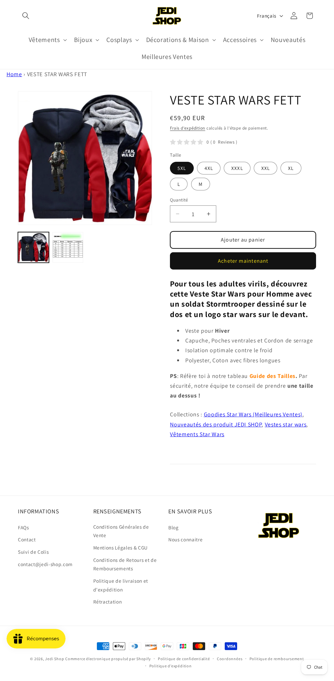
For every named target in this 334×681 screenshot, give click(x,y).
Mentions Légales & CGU (120, 547)
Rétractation (107, 601)
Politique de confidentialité (184, 658)
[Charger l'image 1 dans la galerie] (33, 247)
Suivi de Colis (33, 552)
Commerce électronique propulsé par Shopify (108, 658)
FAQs (23, 527)
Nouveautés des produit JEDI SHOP (216, 424)
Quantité (179, 200)
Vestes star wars (286, 424)
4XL (209, 168)
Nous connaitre (185, 539)
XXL (265, 168)
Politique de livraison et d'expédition (120, 585)
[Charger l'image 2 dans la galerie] (68, 247)
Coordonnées (229, 658)
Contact (27, 539)
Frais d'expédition (187, 128)
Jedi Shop (54, 658)
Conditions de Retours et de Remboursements (125, 564)
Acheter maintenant (243, 260)
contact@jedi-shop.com (45, 564)
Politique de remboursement (277, 658)
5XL (181, 168)
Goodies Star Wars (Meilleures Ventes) (253, 414)
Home (14, 74)
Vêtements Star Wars (197, 434)
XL (291, 168)
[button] (26, 15)
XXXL (237, 168)
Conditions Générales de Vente (121, 531)
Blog (173, 527)
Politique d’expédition (170, 665)
